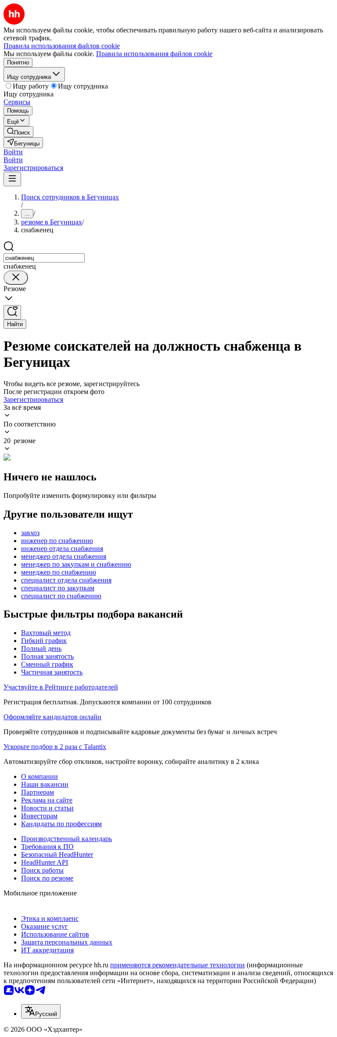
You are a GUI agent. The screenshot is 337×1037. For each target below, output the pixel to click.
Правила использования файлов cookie (154, 53)
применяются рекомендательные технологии (177, 965)
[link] (18, 131)
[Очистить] (16, 277)
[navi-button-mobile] (12, 179)
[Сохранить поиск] (12, 312)
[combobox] (44, 258)
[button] (13, 152)
